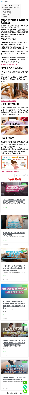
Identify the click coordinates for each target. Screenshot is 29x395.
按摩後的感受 (6, 14)
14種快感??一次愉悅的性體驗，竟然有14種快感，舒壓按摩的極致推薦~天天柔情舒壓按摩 (14, 268)
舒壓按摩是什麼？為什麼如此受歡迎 (10, 7)
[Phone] (25, 387)
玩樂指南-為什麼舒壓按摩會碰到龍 (9, 171)
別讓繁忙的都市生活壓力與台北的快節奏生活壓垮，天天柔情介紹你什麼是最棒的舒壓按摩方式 (14, 343)
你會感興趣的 (6, 16)
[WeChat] (25, 391)
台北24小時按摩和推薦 (8, 11)
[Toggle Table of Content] (17, 6)
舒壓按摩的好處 (6, 9)
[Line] (25, 382)
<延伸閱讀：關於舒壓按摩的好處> (9, 64)
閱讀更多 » (5, 207)
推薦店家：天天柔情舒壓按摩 (8, 101)
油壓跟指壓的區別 (7, 13)
